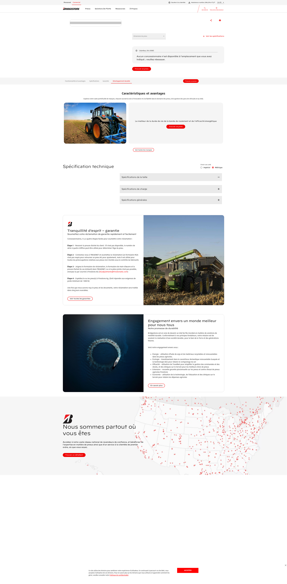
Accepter (187, 570)
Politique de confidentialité (119, 575)
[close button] (285, 565)
